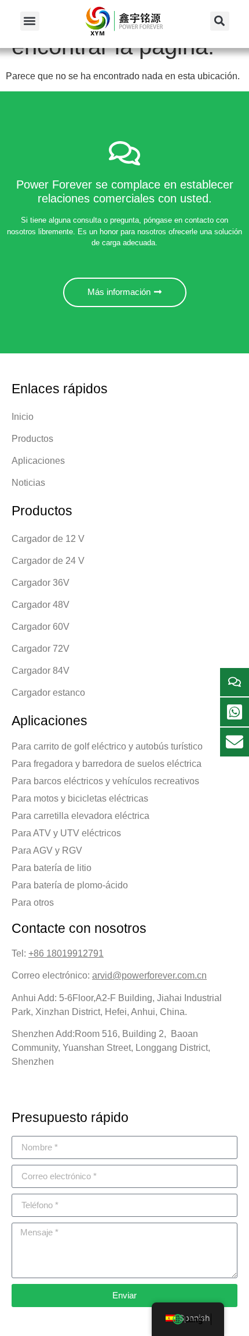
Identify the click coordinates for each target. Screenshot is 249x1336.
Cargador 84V (40, 671)
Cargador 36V (40, 583)
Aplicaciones (38, 461)
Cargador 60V (40, 627)
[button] (29, 21)
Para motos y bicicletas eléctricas (80, 798)
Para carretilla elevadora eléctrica (80, 816)
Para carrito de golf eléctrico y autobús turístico (107, 746)
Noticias (28, 483)
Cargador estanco (48, 692)
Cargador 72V (40, 649)
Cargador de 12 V (48, 539)
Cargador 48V (40, 605)
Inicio (23, 417)
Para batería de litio (51, 868)
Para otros (33, 902)
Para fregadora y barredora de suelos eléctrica (107, 764)
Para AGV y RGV (47, 850)
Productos (32, 439)
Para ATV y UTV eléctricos (66, 833)
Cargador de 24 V (48, 561)
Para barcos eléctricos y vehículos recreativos (105, 781)
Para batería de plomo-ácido (70, 885)
